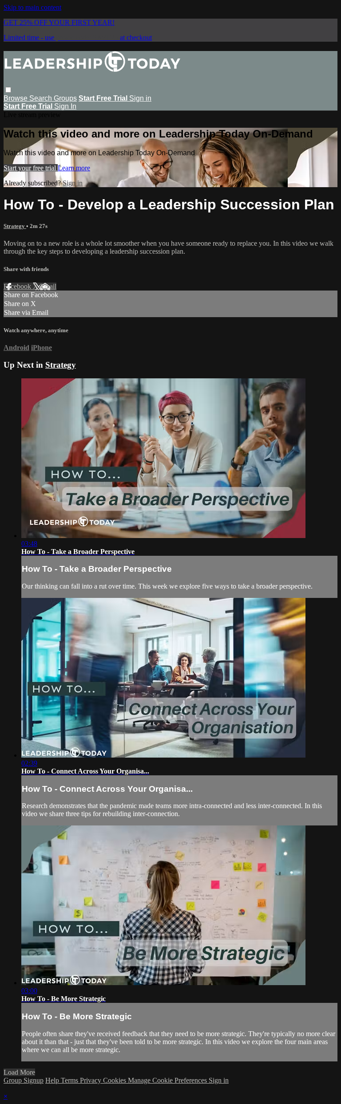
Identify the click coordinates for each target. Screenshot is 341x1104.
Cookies (115, 1080)
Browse (16, 98)
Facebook (18, 286)
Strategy (15, 226)
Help (53, 1080)
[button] (8, 90)
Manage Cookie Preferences (168, 1080)
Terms (70, 1080)
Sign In (65, 106)
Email (48, 286)
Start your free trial (31, 168)
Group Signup (24, 1080)
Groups (65, 98)
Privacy (91, 1080)
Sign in (140, 98)
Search (41, 98)
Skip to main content (32, 7)
